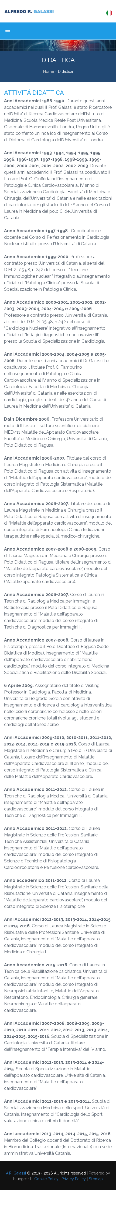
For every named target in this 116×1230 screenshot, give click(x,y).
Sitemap (96, 1179)
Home (48, 71)
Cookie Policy (46, 1179)
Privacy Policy (74, 1179)
